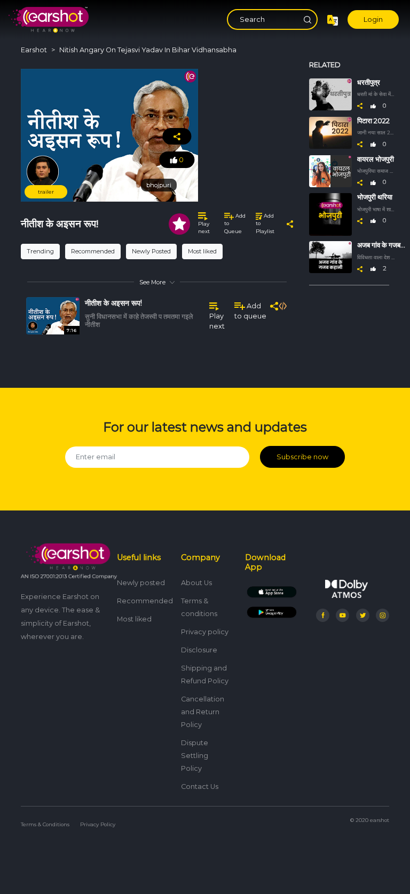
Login (373, 19)
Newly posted (141, 583)
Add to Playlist (265, 223)
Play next (204, 227)
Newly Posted (151, 251)
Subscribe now (302, 457)
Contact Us (199, 787)
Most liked (202, 251)
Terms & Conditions (45, 824)
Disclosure (199, 650)
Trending (40, 251)
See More (152, 282)
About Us (196, 583)
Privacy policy (204, 632)
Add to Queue (235, 223)
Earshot (34, 50)
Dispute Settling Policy (194, 755)
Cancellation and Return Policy (202, 712)
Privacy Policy (97, 824)
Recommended (93, 251)
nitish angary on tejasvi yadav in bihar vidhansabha (147, 50)
